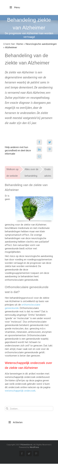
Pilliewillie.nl (26, 444)
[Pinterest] (49, 149)
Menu (17, 7)
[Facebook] (39, 142)
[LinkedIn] (39, 149)
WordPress (34, 447)
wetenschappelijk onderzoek (20, 390)
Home (19, 43)
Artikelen (18, 422)
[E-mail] (39, 156)
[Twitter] (49, 142)
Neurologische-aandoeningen (41, 43)
